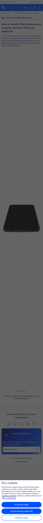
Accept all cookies (21, 504)
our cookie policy (9, 498)
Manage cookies (21, 517)
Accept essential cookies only (21, 511)
